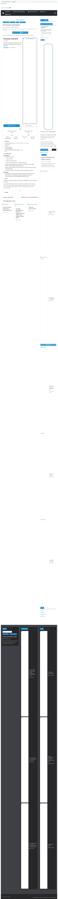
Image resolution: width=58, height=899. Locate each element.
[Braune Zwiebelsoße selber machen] (48, 152)
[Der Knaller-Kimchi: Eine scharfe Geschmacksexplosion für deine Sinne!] (24, 846)
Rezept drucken (25, 32)
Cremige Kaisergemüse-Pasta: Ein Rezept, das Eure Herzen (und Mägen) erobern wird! (20, 213)
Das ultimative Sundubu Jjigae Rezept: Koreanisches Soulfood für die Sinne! (32, 672)
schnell (4, 30)
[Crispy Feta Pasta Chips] (10, 632)
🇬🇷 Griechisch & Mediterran (19, 11)
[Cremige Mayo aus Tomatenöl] (44, 299)
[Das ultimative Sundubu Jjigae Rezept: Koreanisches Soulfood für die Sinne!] (24, 673)
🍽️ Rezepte (7, 11)
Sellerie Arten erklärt (50, 845)
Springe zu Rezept (17, 32)
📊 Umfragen (8, 14)
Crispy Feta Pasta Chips (9, 636)
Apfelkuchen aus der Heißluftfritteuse (29, 197)
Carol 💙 (12, 27)
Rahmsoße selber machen (52, 212)
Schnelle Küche (22, 22)
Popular (48, 344)
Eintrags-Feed (42, 612)
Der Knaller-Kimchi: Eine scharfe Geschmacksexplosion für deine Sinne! (33, 845)
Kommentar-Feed (43, 614)
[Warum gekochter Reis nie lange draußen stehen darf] (43, 760)
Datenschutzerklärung (35, 897)
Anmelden (42, 610)
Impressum (40, 897)
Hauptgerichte (12, 22)
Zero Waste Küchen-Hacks (51, 673)
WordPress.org (42, 616)
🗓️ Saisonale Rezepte (32, 11)
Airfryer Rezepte (6, 22)
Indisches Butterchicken (32, 207)
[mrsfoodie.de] (3, 3)
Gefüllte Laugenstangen (8, 197)
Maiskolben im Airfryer (51, 561)
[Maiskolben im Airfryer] (44, 561)
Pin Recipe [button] (29, 125)
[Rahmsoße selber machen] (44, 213)
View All (54, 149)
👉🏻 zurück (6, 192)
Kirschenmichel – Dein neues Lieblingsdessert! (7, 208)
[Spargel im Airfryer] (44, 475)
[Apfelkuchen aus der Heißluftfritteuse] (44, 389)
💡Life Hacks (42, 11)
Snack (6, 30)
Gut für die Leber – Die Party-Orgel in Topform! (32, 759)
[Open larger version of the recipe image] (30, 81)
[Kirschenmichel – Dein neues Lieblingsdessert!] (5, 204)
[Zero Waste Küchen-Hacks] (43, 673)
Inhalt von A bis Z (45, 897)
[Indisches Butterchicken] (32, 204)
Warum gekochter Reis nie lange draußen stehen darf (51, 759)
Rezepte (17, 22)
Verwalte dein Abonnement (52, 897)
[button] (10, 11)
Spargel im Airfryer (51, 474)
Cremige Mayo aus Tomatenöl (51, 298)
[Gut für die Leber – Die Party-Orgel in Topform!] (24, 760)
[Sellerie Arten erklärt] (43, 846)
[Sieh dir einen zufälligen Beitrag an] (55, 13)
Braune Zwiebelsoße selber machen (47, 158)
